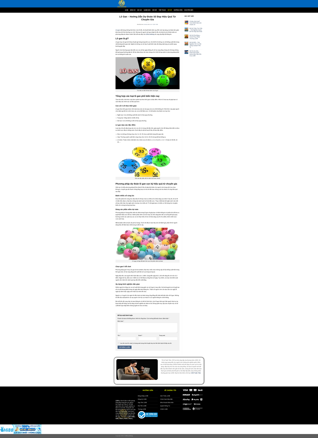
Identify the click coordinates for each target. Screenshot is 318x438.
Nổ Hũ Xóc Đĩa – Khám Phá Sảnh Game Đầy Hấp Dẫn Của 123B (195, 53)
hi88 (117, 418)
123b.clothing (150, 34)
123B (126, 10)
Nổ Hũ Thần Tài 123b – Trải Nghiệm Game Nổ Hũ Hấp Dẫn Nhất (195, 30)
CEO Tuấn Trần (154, 24)
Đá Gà (139, 10)
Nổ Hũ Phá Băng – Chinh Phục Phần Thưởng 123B (195, 37)
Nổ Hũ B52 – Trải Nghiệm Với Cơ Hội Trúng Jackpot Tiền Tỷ (195, 45)
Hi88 (133, 416)
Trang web (162, 335)
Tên (119, 335)
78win (121, 418)
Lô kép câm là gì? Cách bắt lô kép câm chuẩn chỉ (195, 23)
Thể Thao (162, 10)
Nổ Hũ (154, 10)
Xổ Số (170, 10)
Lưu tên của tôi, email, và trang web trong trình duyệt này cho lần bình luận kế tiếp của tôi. (146, 343)
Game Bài (147, 10)
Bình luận (121, 321)
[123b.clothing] (124, 3)
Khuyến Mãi (188, 10)
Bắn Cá (133, 10)
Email (140, 335)
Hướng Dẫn (178, 10)
